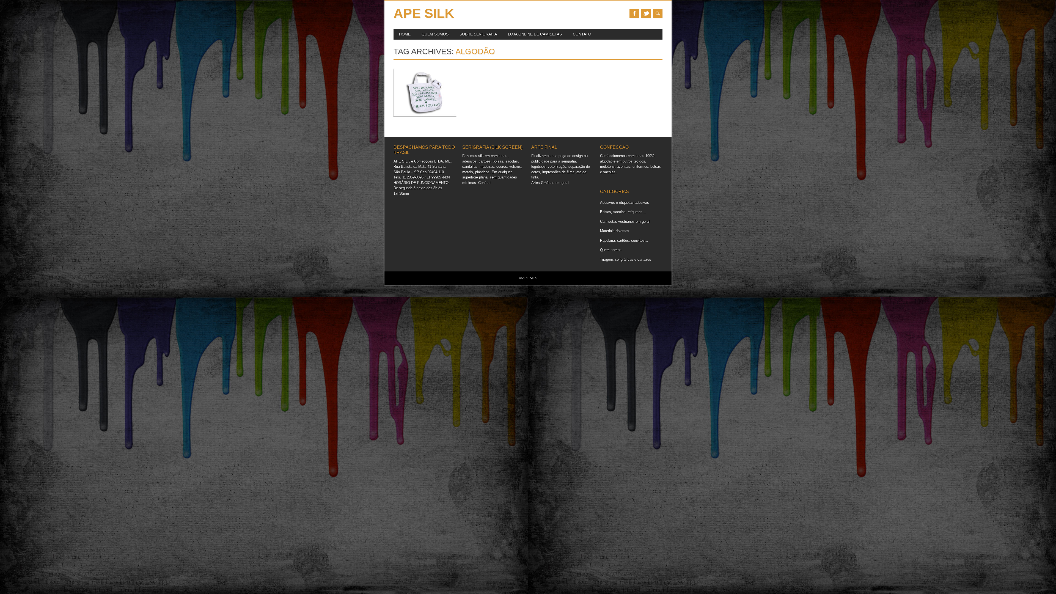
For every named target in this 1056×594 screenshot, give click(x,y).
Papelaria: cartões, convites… (624, 240)
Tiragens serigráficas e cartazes (625, 259)
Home (405, 34)
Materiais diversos (614, 231)
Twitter (646, 13)
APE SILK (424, 13)
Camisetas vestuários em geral (625, 221)
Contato (582, 34)
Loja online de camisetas (535, 34)
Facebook (634, 13)
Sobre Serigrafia (478, 34)
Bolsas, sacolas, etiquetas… (623, 212)
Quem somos (435, 34)
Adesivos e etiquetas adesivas (624, 202)
